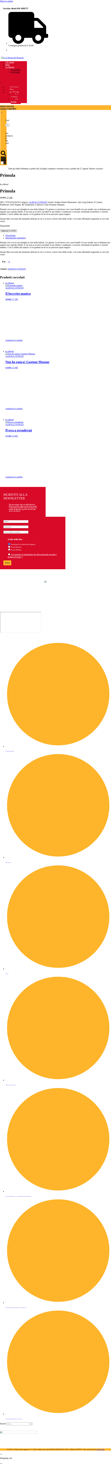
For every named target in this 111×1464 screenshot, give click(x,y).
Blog (7, 65)
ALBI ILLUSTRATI (38, 202)
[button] (7, 125)
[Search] (31, 1423)
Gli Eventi (15, 72)
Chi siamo (9, 62)
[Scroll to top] (1, 1454)
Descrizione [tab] (10, 235)
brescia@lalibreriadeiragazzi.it (13, 601)
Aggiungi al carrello (8, 231)
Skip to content (6, 1)
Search (4, 160)
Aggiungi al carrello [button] (13, 340)
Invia (7, 563)
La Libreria (15, 69)
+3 (9, 261)
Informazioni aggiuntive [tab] (15, 238)
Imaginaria (101, 1449)
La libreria (9, 67)
